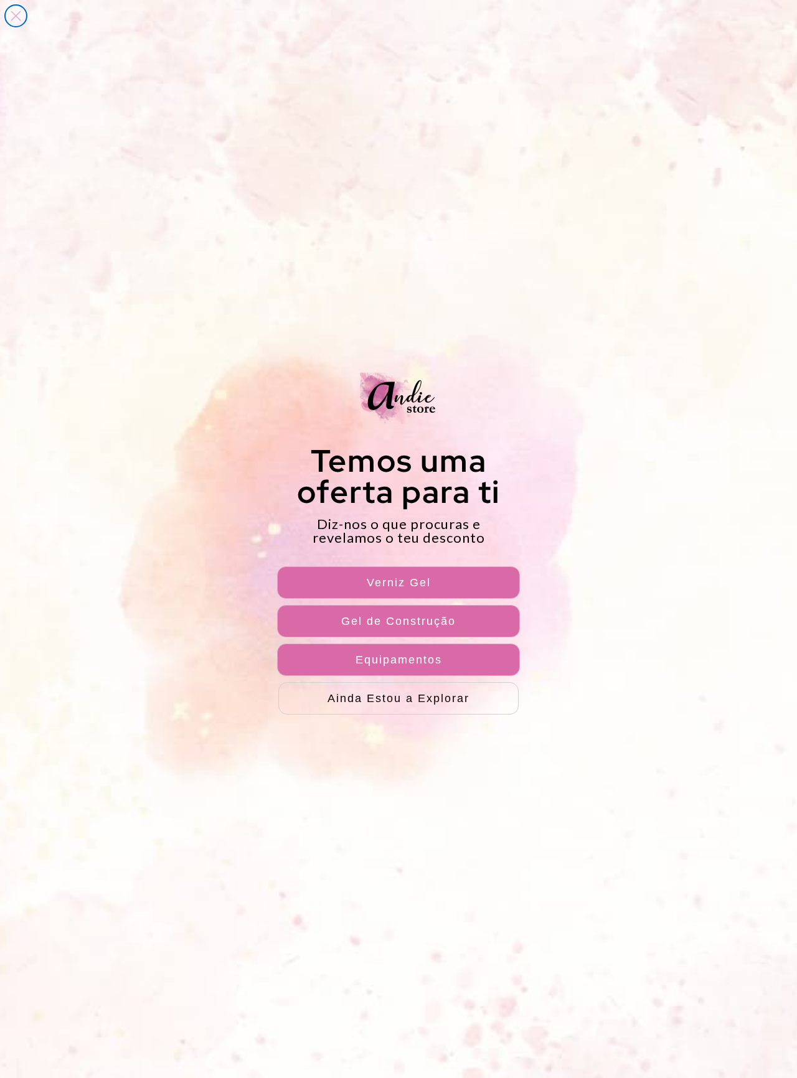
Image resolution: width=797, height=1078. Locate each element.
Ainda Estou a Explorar (398, 698)
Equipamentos (399, 660)
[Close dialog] (16, 16)
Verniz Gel (399, 582)
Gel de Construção (398, 621)
